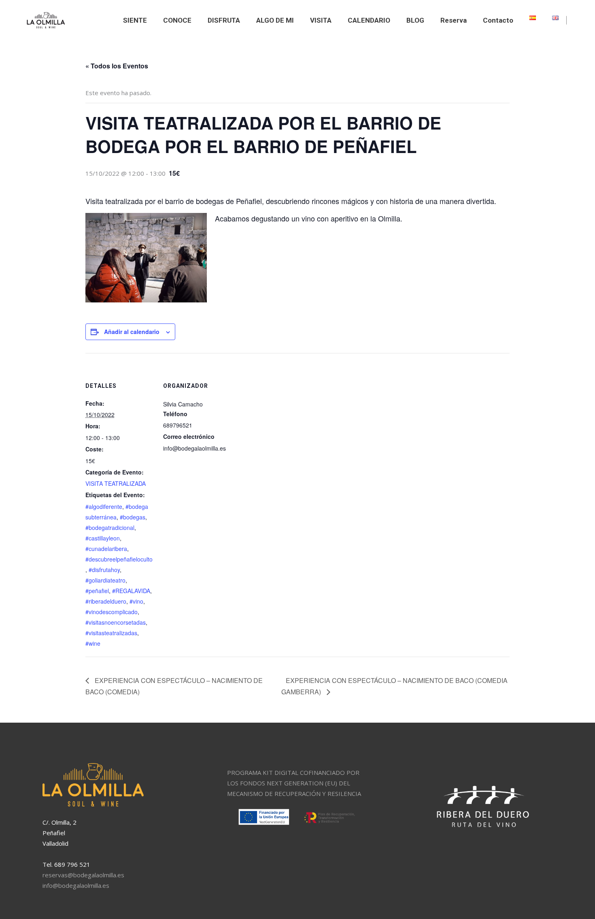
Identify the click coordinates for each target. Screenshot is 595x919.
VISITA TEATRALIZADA (115, 483)
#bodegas (132, 517)
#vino (136, 601)
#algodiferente (103, 506)
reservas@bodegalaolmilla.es (83, 875)
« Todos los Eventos (116, 65)
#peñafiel (97, 591)
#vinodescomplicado (111, 612)
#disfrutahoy (104, 570)
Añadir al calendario (131, 332)
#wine (92, 643)
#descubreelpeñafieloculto (119, 559)
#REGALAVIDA (131, 591)
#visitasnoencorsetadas (115, 622)
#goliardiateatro (105, 580)
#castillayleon (102, 538)
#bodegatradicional (109, 527)
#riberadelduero (105, 601)
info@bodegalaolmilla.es (75, 885)
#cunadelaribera (106, 549)
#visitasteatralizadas (111, 633)
